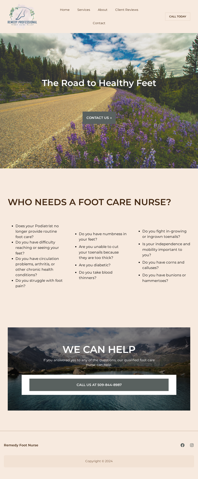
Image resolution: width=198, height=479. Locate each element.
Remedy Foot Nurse (21, 445)
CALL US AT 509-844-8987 (99, 385)
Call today (177, 16)
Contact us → (99, 118)
